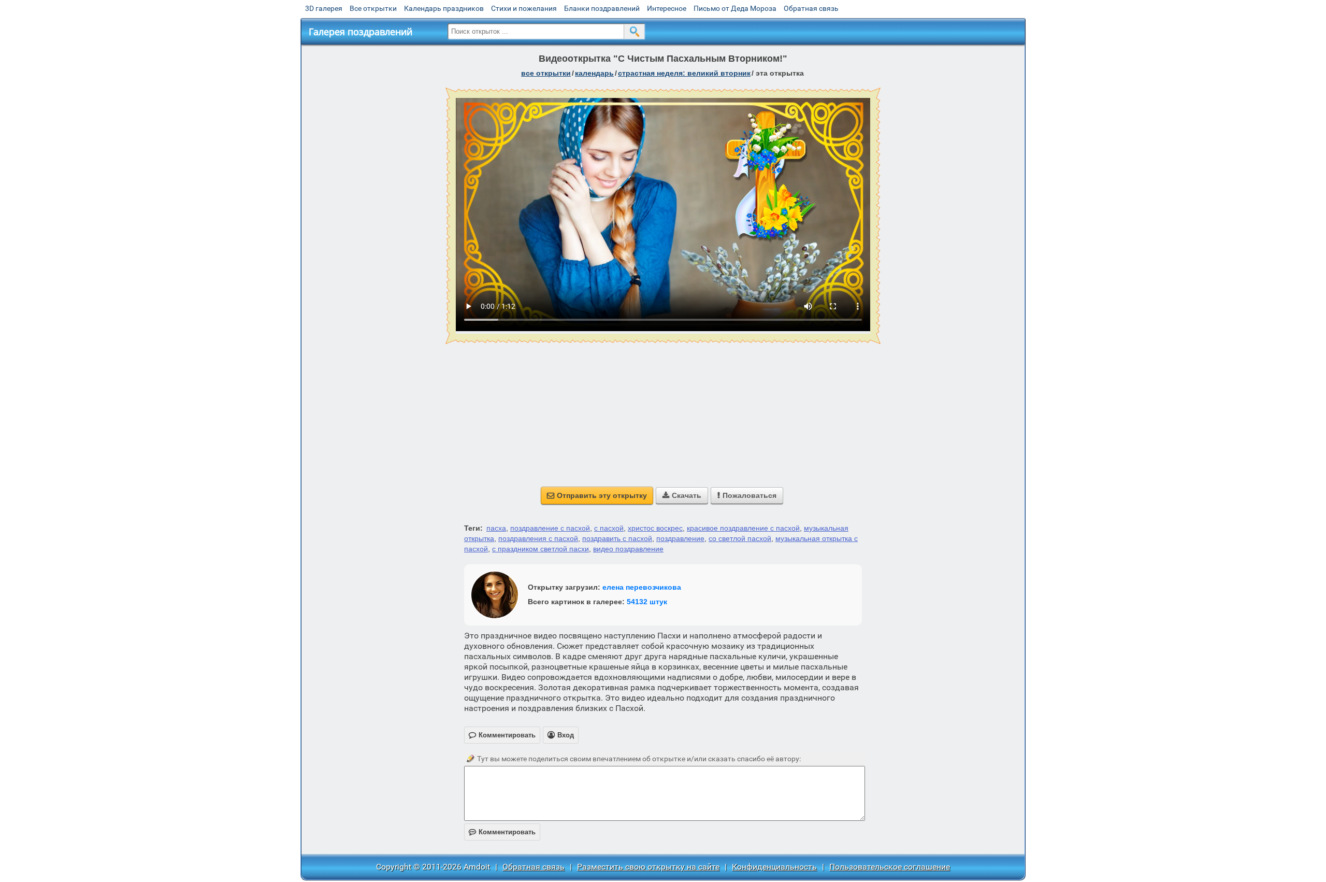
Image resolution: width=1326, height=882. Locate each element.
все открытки (546, 73)
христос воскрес (655, 528)
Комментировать (502, 832)
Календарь (594, 73)
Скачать (681, 495)
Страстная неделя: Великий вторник (684, 73)
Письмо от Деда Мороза (735, 8)
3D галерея (323, 8)
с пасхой (609, 528)
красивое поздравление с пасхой (743, 528)
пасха (496, 528)
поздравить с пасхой (617, 538)
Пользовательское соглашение (889, 867)
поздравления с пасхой (538, 538)
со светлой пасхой (740, 538)
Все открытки (373, 8)
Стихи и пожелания (524, 8)
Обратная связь (811, 8)
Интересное (666, 8)
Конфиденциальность (774, 867)
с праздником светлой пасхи (540, 549)
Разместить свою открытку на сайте (648, 867)
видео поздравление (628, 549)
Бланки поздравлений (602, 8)
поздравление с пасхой (550, 528)
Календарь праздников (444, 8)
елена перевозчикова (641, 587)
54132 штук (647, 602)
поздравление (680, 538)
